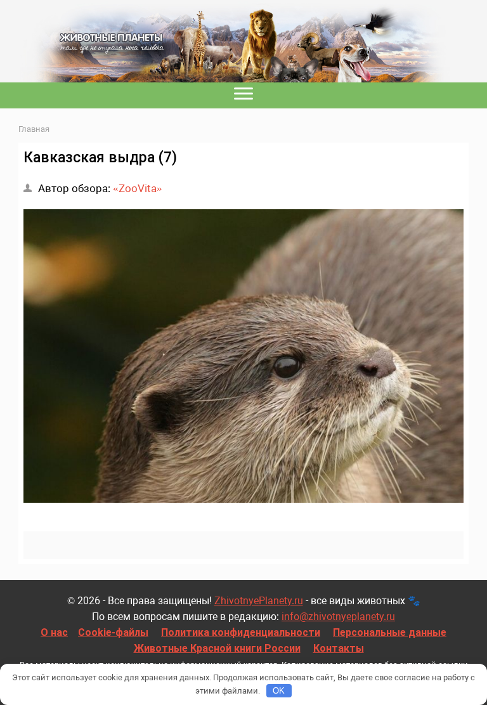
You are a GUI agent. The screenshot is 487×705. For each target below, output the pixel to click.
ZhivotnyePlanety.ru (258, 601)
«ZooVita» (137, 188)
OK (279, 690)
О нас (54, 632)
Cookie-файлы (113, 632)
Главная (33, 129)
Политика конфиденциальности (240, 632)
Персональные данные (389, 632)
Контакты (338, 648)
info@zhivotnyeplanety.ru (338, 617)
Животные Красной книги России (217, 648)
